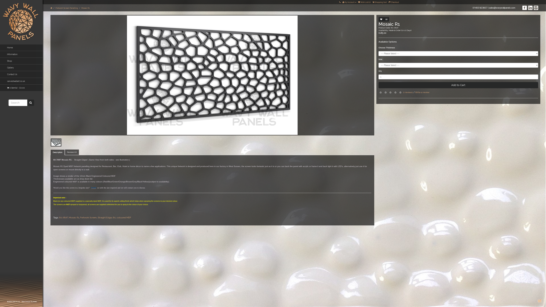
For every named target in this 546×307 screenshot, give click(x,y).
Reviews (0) (72, 152)
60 (114, 217)
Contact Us (12, 74)
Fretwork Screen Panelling (67, 8)
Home (10, 47)
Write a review (422, 92)
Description (57, 152)
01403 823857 (480, 8)
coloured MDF (124, 217)
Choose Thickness (387, 48)
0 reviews (408, 92)
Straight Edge (105, 217)
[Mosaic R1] (212, 75)
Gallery (10, 68)
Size (380, 59)
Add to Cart (458, 85)
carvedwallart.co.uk (16, 81)
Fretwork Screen (88, 217)
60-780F (63, 217)
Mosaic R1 (85, 8)
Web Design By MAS (29, 302)
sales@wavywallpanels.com (502, 8)
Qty (380, 71)
